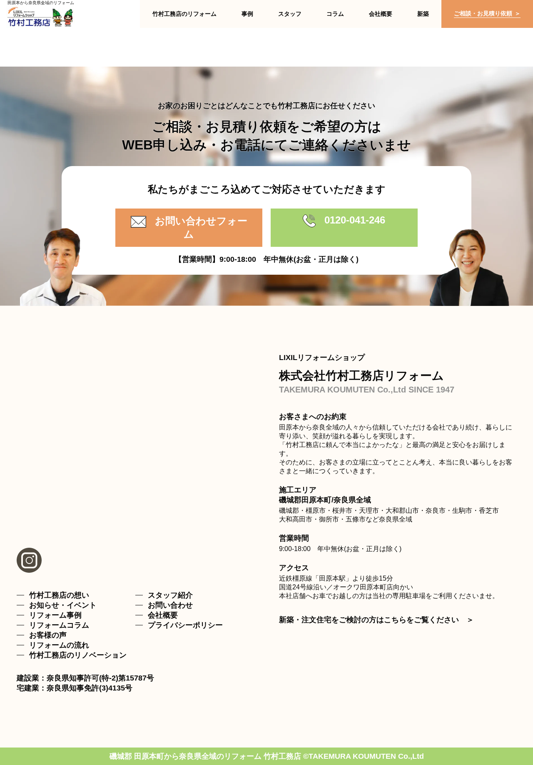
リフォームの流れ (59, 645)
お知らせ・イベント (63, 605)
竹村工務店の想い (59, 595)
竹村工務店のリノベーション (78, 655)
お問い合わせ (170, 605)
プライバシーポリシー (185, 625)
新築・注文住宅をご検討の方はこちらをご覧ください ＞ (376, 620)
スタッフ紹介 (170, 595)
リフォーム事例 (55, 615)
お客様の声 (48, 635)
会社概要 (163, 615)
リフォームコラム (59, 625)
